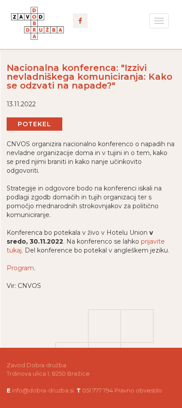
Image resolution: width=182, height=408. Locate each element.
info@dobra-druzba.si (43, 390)
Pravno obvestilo (138, 390)
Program (20, 268)
